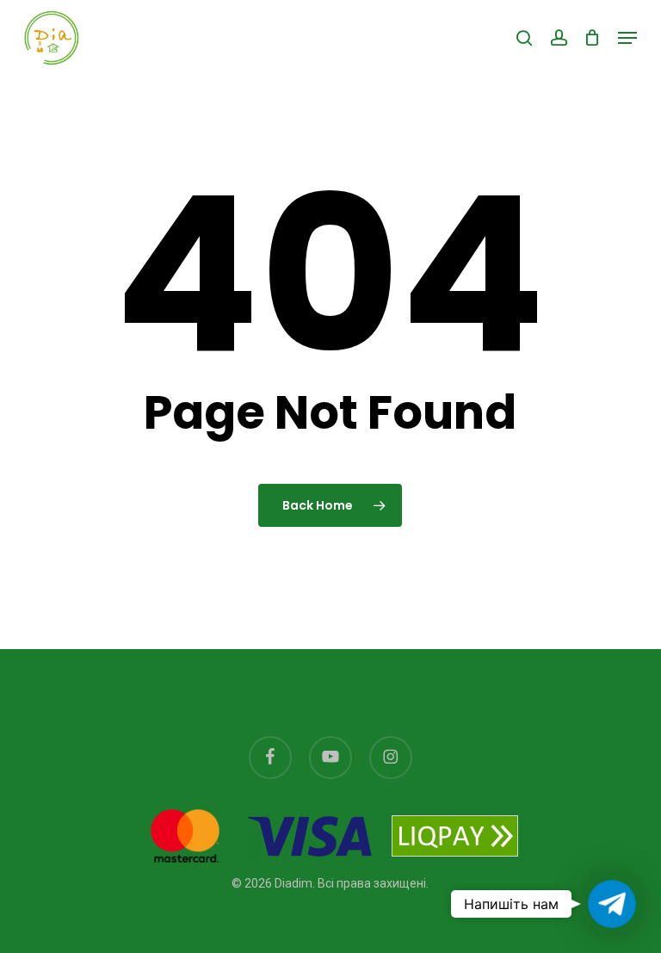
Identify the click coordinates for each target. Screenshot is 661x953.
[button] (627, 37)
